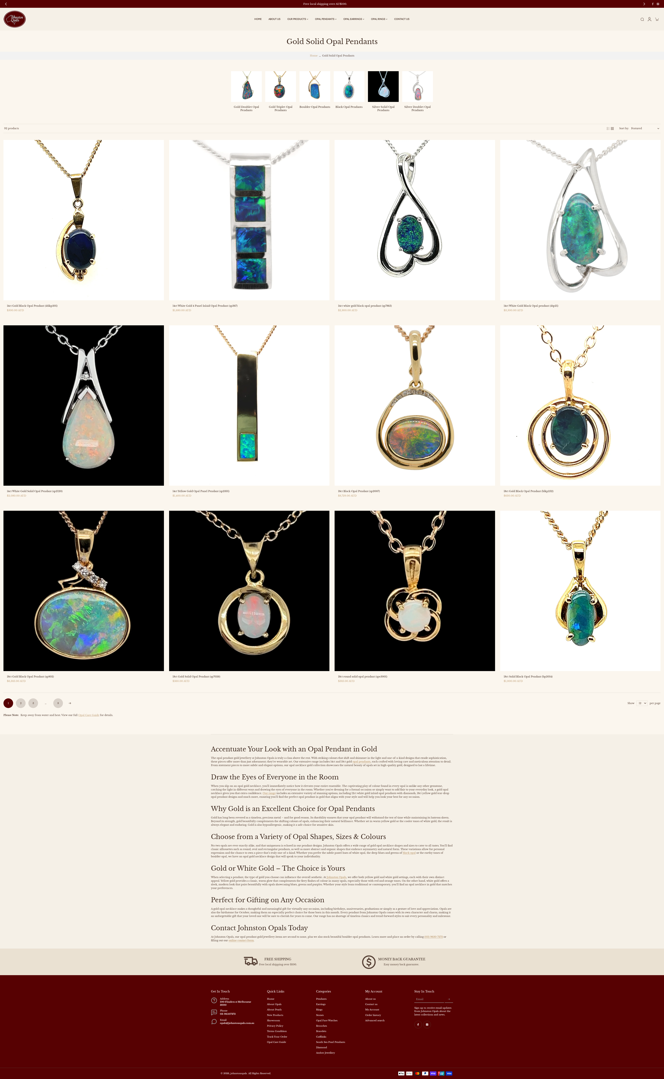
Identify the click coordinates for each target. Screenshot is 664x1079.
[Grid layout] (612, 128)
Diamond (321, 1047)
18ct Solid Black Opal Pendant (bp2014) (528, 676)
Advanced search (375, 1020)
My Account (372, 1009)
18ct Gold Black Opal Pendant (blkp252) (529, 491)
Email (419, 999)
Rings (319, 1009)
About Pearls (274, 1009)
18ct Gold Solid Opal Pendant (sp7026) (196, 676)
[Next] (70, 703)
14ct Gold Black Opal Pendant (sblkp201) (32, 305)
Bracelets (321, 1031)
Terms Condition (277, 1031)
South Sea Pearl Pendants (330, 1042)
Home (314, 55)
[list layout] (608, 128)
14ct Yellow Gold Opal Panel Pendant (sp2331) (201, 491)
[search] (642, 19)
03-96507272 (228, 1013)
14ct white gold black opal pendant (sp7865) (365, 305)
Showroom (273, 1020)
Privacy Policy (275, 1025)
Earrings (321, 1004)
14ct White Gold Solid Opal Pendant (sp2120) (35, 491)
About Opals (274, 1004)
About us (370, 998)
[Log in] (649, 19)
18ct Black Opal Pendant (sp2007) (359, 491)
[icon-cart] (657, 19)
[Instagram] (658, 4)
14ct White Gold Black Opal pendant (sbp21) (531, 305)
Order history (373, 1015)
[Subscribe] (449, 999)
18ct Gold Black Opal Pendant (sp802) (30, 676)
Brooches (321, 1025)
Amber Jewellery (325, 1052)
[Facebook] (652, 4)
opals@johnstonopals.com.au (237, 1023)
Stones (320, 1015)
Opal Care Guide (88, 715)
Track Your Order (277, 1036)
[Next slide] (644, 4)
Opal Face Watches (327, 1020)
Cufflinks (321, 1036)
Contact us (371, 1004)
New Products (275, 1015)
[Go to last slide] (6, 4)
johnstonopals (238, 1073)
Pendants (321, 998)
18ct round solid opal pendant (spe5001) (362, 676)
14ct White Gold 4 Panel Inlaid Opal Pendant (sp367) (205, 305)
